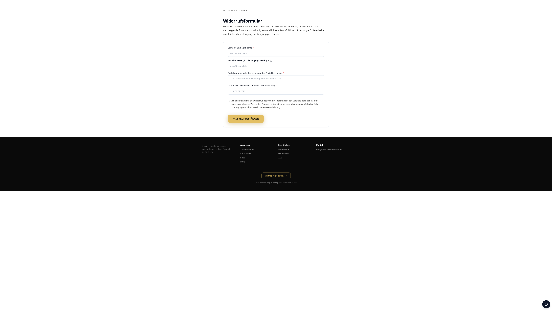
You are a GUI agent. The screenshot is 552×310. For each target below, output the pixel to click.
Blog (242, 161)
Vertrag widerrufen (274, 175)
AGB (280, 157)
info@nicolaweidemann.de (329, 149)
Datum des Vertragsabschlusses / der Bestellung (252, 85)
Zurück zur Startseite (237, 10)
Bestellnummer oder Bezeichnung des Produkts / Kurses (256, 73)
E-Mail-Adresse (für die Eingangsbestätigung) (251, 60)
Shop (242, 157)
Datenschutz (284, 153)
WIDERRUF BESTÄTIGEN (245, 118)
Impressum (283, 149)
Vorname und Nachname (241, 47)
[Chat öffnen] (546, 304)
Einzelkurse (245, 153)
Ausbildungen (247, 149)
